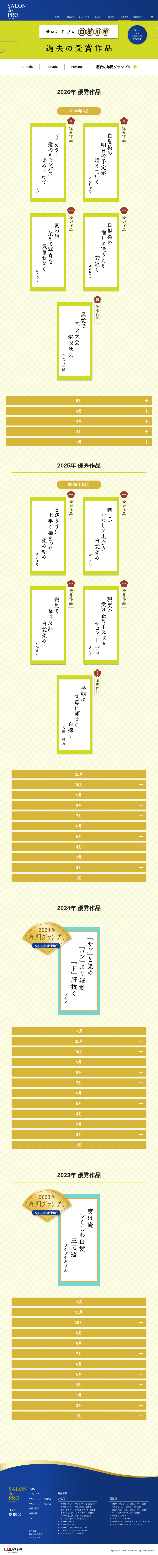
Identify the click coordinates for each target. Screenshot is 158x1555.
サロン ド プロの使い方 (40, 1503)
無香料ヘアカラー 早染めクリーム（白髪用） (78, 1504)
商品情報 (71, 17)
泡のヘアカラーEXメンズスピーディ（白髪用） (130, 1510)
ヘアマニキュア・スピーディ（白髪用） (76, 1516)
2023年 (76, 67)
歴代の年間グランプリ (113, 67)
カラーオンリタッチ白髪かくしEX (74, 1528)
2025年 (27, 67)
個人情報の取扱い (36, 1534)
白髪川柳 (124, 17)
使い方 (111, 17)
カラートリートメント (69, 1522)
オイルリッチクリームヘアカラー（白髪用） (78, 1513)
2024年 (52, 67)
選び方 (97, 17)
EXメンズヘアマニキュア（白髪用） (126, 1513)
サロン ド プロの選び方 (40, 1498)
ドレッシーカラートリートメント (74, 1519)
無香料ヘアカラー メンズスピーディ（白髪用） (130, 1504)
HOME (57, 17)
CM (151, 17)
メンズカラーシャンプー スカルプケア (127, 1524)
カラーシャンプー (68, 1524)
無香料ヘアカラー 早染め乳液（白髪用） (76, 1507)
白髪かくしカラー (119, 1516)
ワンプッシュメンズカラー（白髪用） (127, 1507)
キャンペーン (84, 17)
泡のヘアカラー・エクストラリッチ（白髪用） (79, 1510)
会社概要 (33, 1531)
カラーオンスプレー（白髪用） (73, 1533)
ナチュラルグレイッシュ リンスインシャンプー (130, 1522)
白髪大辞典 (138, 17)
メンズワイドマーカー (121, 1519)
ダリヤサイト (34, 1537)
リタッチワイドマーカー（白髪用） (74, 1530)
